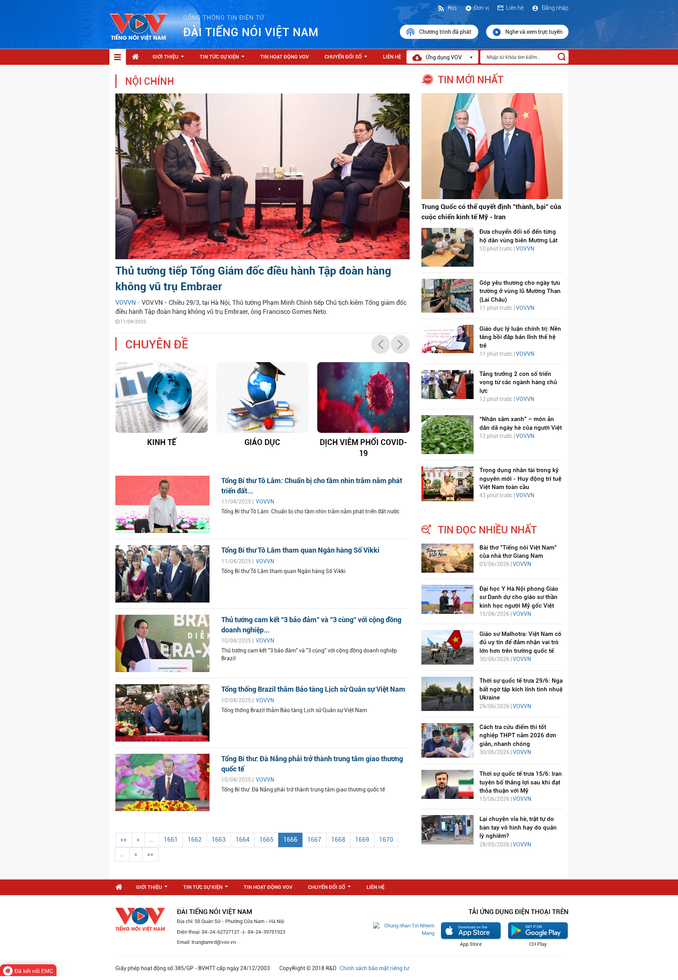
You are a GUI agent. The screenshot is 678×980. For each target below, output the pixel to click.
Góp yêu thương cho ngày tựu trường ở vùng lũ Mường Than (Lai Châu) (520, 291)
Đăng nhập (555, 8)
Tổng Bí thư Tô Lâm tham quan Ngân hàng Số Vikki (300, 550)
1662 (195, 839)
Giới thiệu (170, 59)
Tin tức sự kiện (224, 59)
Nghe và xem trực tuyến (534, 32)
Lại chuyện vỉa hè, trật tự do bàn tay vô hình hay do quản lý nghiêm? (518, 827)
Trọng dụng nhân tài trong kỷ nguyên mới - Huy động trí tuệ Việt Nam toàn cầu (520, 479)
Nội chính (149, 81)
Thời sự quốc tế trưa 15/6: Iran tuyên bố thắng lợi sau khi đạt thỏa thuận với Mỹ (520, 782)
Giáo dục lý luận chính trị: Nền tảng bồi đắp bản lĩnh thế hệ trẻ (520, 337)
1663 (218, 839)
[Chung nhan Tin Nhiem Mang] (403, 929)
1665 (266, 839)
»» (150, 854)
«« (123, 839)
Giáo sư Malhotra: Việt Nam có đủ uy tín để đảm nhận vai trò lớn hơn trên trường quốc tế (520, 642)
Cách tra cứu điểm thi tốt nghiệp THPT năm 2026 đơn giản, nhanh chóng (517, 735)
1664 (242, 839)
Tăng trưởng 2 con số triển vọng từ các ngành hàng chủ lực (518, 382)
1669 (362, 839)
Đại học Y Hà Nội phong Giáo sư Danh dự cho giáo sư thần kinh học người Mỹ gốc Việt (518, 597)
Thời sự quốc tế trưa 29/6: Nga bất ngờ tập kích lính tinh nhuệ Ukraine (521, 689)
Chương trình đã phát (445, 32)
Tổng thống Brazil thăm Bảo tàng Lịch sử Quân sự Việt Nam (313, 689)
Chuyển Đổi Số (347, 59)
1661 (171, 839)
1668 (338, 839)
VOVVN (265, 501)
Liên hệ (514, 8)
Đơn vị (481, 8)
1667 (314, 839)
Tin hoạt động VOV (284, 57)
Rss (452, 8)
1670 (386, 839)
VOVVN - (128, 302)
